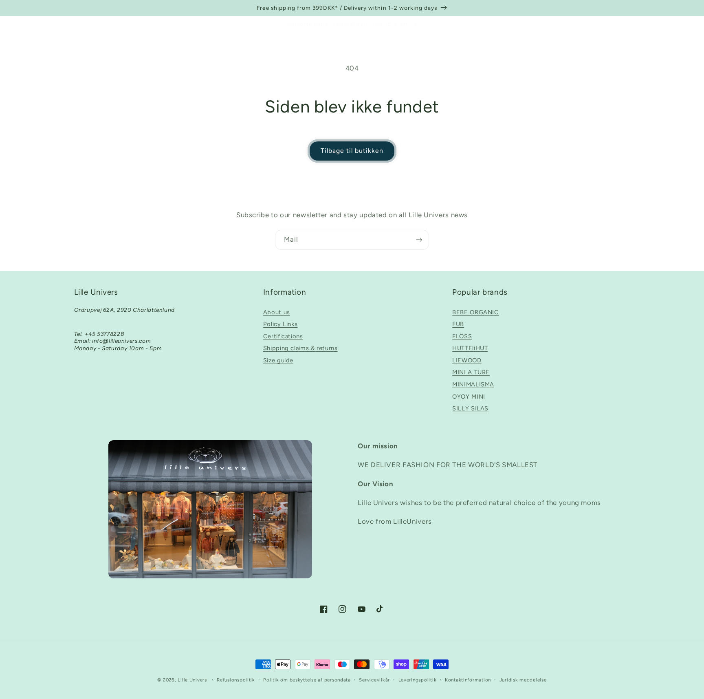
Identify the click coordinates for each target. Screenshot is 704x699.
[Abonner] (419, 240)
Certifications (283, 336)
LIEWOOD (466, 360)
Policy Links (280, 324)
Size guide (278, 360)
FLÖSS (462, 336)
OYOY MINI (468, 396)
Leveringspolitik (417, 680)
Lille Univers (192, 680)
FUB (458, 324)
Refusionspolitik (236, 680)
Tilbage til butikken (352, 150)
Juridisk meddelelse (523, 680)
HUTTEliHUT (470, 348)
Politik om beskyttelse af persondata (306, 680)
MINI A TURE (471, 372)
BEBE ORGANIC (475, 312)
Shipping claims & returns (300, 348)
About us (276, 312)
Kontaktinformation (468, 680)
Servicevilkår (374, 680)
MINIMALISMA (473, 384)
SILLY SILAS (470, 408)
